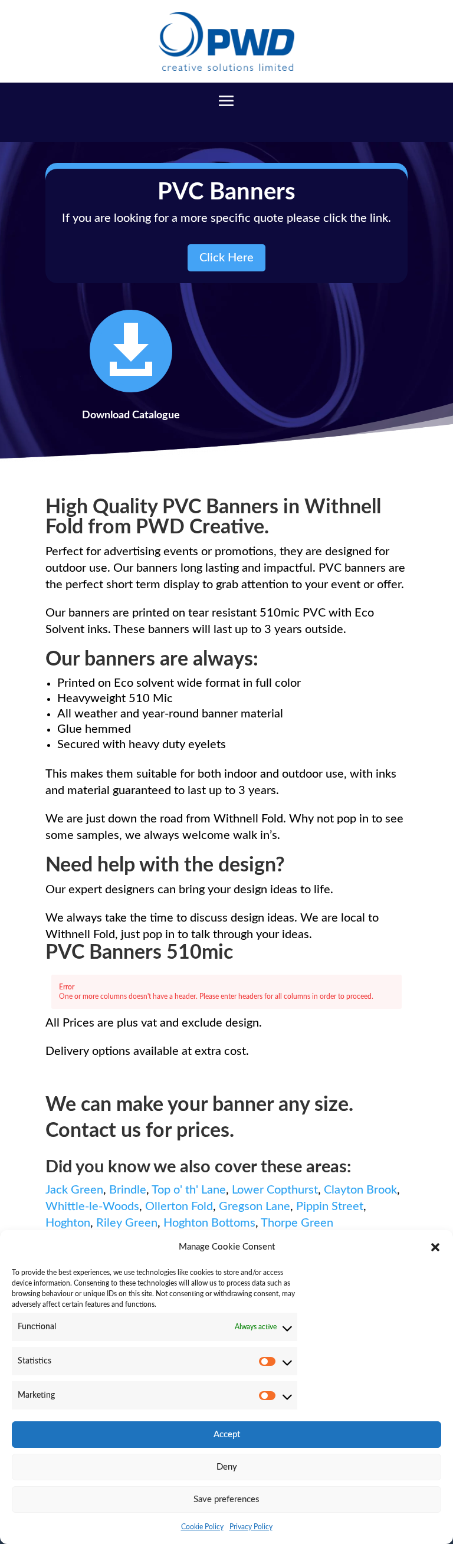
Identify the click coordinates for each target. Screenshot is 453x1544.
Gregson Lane (254, 1206)
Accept (227, 1434)
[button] (435, 1247)
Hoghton (67, 1223)
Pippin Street (329, 1206)
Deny (226, 1467)
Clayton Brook (360, 1190)
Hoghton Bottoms (209, 1223)
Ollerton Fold (179, 1206)
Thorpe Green (297, 1223)
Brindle (127, 1190)
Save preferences (226, 1499)
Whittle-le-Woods (92, 1206)
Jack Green (74, 1190)
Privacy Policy (251, 1526)
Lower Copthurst (275, 1190)
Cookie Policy (202, 1526)
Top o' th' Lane (189, 1190)
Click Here (226, 258)
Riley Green (126, 1223)
